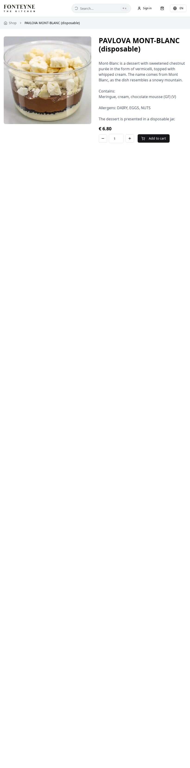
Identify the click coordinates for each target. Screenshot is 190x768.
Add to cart (157, 138)
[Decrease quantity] (103, 138)
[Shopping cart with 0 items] (162, 8)
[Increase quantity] (130, 138)
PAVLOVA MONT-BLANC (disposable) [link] (52, 23)
